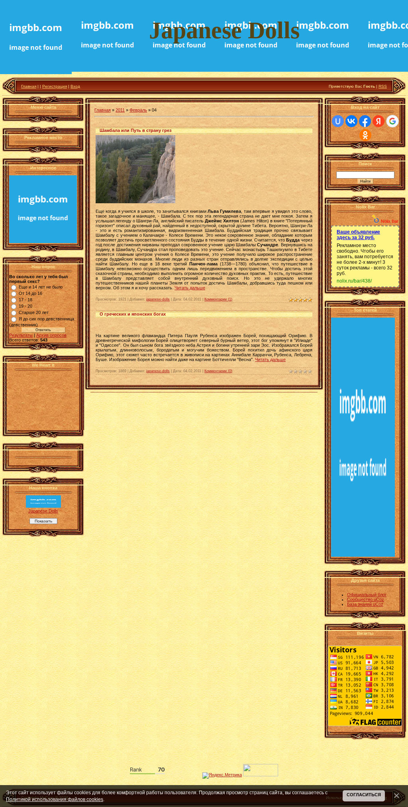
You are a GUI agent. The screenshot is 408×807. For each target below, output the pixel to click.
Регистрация (54, 86)
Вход (75, 86)
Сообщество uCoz (365, 599)
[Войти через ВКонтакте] (351, 121)
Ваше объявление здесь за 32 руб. (358, 234)
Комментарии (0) (218, 371)
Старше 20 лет (34, 312)
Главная (28, 86)
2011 (120, 110)
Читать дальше (190, 287)
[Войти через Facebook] (365, 121)
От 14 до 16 (30, 293)
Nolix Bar (389, 221)
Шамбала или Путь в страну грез (135, 130)
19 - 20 (25, 306)
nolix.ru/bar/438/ (354, 281)
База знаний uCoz (365, 604)
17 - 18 (25, 299)
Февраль (138, 110)
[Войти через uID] (338, 121)
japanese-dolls (158, 299)
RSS (383, 86)
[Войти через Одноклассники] (365, 135)
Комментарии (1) (218, 299)
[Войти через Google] (392, 121)
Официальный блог (366, 594)
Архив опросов (51, 335)
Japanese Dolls (43, 511)
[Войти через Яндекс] (378, 121)
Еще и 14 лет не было (41, 287)
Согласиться (364, 794)
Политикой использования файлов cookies (54, 799)
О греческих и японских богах (133, 314)
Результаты (21, 335)
